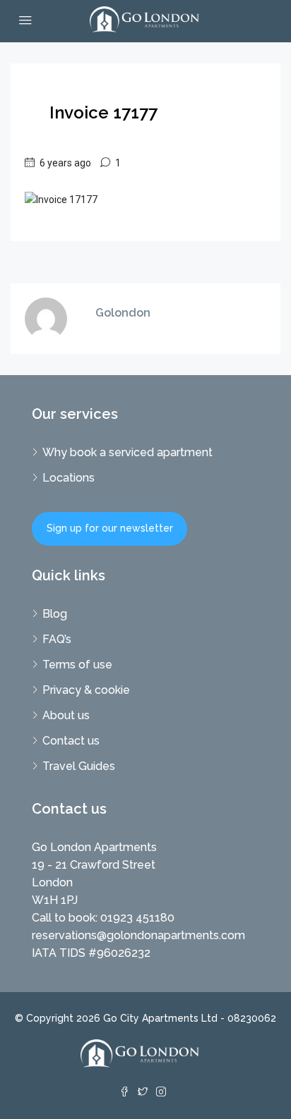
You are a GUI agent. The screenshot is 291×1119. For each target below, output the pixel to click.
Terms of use (77, 664)
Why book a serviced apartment (127, 452)
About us (66, 715)
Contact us (71, 740)
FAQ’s (56, 639)
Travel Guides (78, 766)
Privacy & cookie (86, 690)
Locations (68, 477)
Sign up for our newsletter (110, 528)
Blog (54, 613)
